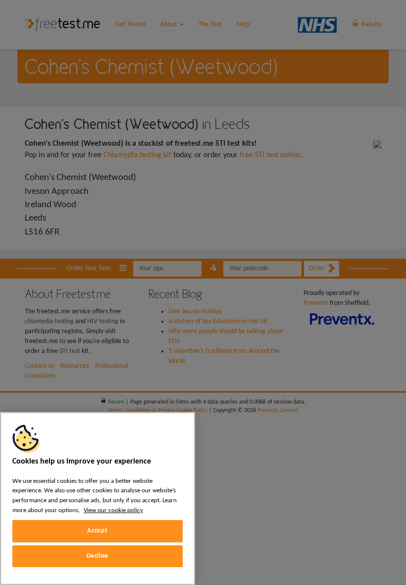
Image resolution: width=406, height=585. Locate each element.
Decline (98, 556)
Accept (97, 530)
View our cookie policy (113, 510)
